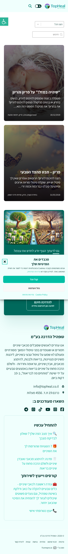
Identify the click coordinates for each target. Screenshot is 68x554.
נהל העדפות (34, 288)
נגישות (35, 541)
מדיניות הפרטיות (34, 271)
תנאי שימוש (52, 541)
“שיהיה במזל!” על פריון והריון (36, 92)
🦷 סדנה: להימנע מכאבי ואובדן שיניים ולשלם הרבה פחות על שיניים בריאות (37, 463)
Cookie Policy (41, 294)
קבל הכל (34, 279)
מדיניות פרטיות (28, 294)
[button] (4, 21)
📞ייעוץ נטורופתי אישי (43, 510)
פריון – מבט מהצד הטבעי (40, 172)
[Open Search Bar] (30, 6)
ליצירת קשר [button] (19, 541)
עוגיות (28, 541)
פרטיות (61, 541)
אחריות (42, 541)
